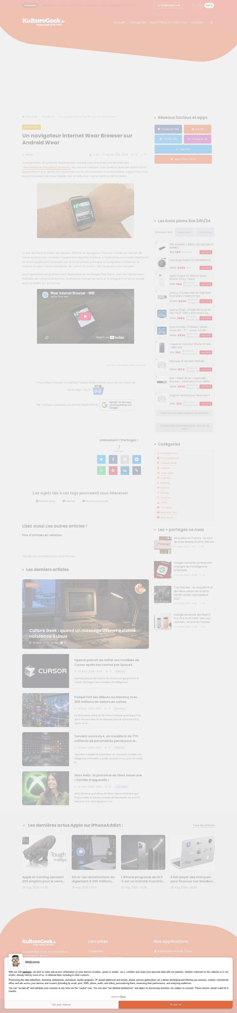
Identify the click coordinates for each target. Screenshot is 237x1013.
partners (27, 972)
